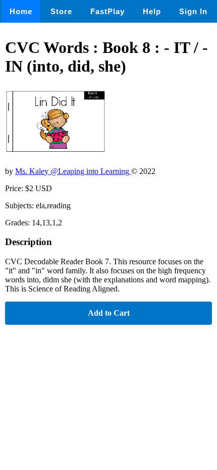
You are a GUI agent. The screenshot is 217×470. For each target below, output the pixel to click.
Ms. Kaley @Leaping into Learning (73, 171)
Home (21, 11)
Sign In (193, 11)
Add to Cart (109, 313)
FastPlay (107, 11)
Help (152, 11)
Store (61, 11)
